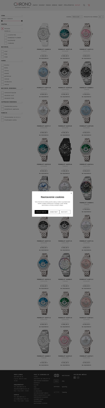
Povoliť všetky (41, 212)
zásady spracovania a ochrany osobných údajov (54, 204)
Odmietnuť (54, 212)
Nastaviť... (65, 212)
